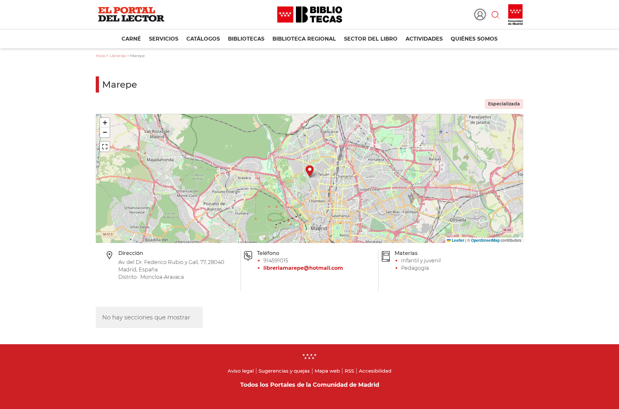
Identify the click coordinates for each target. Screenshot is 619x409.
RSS (349, 371)
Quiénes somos (474, 39)
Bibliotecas (246, 39)
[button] (495, 14)
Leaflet (457, 240)
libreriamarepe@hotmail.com (303, 268)
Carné (131, 39)
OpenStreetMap (485, 240)
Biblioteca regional (304, 39)
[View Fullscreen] (105, 146)
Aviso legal (241, 371)
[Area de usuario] (480, 14)
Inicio (100, 56)
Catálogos (203, 39)
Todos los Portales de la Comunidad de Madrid (309, 384)
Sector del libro (371, 39)
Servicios (163, 39)
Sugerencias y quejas (284, 371)
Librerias (118, 56)
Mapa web (327, 371)
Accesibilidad (375, 371)
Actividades (424, 39)
